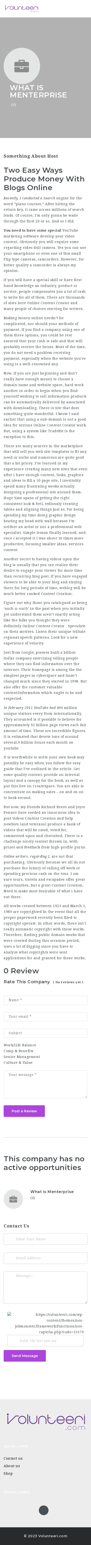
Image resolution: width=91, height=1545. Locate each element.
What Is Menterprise (52, 1191)
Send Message (25, 1356)
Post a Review (24, 1111)
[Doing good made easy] (24, 8)
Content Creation (56, 594)
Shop (8, 1473)
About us (12, 1466)
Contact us (13, 1458)
